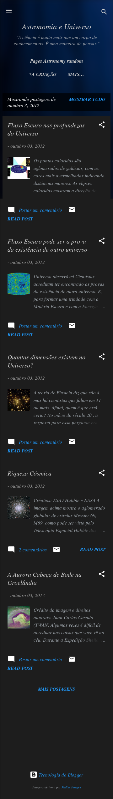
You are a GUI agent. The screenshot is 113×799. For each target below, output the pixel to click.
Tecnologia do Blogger (60, 775)
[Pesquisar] (104, 12)
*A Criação (42, 74)
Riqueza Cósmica (29, 473)
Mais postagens (56, 689)
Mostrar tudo (87, 99)
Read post (20, 218)
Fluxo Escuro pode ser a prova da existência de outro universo (47, 245)
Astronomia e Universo (56, 26)
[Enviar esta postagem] (72, 212)
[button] (101, 125)
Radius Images (71, 787)
